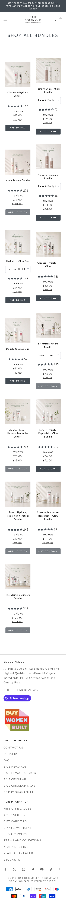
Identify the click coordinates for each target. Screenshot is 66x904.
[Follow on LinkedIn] (60, 869)
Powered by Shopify (43, 881)
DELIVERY (11, 754)
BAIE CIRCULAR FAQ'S (20, 786)
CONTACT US (13, 748)
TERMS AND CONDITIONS (22, 840)
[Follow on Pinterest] (32, 869)
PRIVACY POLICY (15, 834)
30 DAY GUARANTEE (19, 792)
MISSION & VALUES (17, 809)
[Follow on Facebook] (5, 869)
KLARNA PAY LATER (18, 853)
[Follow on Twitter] (14, 869)
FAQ (7, 760)
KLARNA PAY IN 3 (16, 847)
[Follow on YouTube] (42, 869)
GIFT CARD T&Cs (16, 821)
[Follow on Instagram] (23, 869)
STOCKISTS (12, 860)
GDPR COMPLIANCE (18, 828)
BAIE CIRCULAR (15, 779)
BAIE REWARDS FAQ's (20, 773)
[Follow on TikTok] (51, 869)
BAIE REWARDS (15, 767)
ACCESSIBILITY (14, 815)
